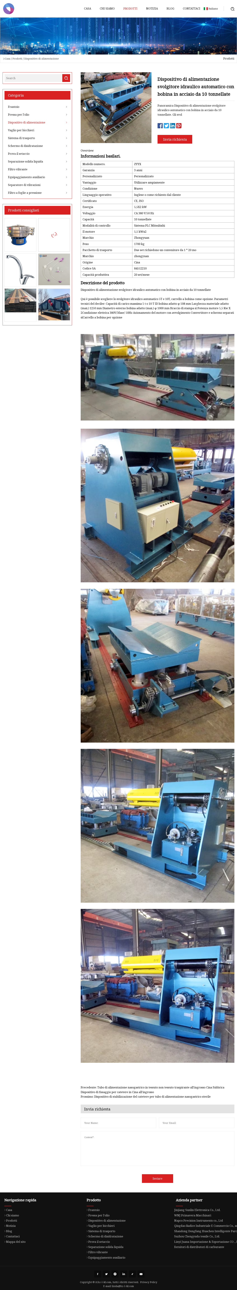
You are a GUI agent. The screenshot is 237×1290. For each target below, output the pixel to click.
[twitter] (106, 1274)
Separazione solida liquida (25, 161)
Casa (87, 8)
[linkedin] (123, 1274)
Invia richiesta (175, 139)
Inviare (157, 1178)
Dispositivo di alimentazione (41, 58)
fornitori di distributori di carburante (199, 1247)
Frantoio (13, 107)
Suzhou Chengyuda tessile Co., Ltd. (197, 1236)
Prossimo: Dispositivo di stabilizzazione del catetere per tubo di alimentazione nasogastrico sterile (146, 1096)
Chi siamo (107, 8)
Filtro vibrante (17, 169)
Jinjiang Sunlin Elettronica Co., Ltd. (197, 1210)
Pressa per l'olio (18, 114)
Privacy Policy (148, 1282)
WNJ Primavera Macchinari (192, 1215)
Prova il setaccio (18, 154)
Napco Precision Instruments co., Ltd (198, 1220)
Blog (170, 8)
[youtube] (141, 1274)
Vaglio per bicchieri (21, 130)
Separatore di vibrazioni (24, 185)
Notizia (152, 8)
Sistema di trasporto (21, 138)
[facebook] (97, 1274)
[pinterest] (115, 1274)
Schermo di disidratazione (25, 146)
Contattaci (191, 8)
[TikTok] (132, 1274)
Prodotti (130, 8)
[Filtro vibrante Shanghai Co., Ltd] (9, 9)
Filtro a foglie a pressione (25, 193)
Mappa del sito (16, 1242)
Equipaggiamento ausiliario (26, 177)
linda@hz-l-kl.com (123, 1286)
